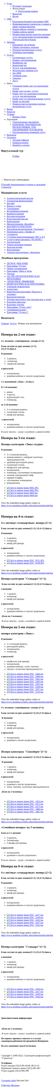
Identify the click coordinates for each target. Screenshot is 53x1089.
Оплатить (11, 137)
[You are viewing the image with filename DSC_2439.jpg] (25, 994)
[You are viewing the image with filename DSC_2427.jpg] (25, 922)
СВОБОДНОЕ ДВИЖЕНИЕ (20, 281)
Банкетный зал (19, 65)
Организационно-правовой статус (29, 132)
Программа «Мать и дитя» (19, 271)
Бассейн (11, 203)
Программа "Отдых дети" (19, 307)
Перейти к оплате (21, 145)
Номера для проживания (24, 60)
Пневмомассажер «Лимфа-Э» (21, 232)
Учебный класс (19, 75)
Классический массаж (17, 219)
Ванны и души (14, 206)
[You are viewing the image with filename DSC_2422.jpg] (25, 920)
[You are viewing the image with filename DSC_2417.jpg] (25, 915)
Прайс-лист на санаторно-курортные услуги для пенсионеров (30, 94)
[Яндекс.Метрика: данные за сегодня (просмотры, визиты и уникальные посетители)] (10, 1085)
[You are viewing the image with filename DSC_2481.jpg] (25, 812)
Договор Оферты (20, 140)
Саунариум (12, 234)
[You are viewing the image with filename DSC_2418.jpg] (25, 917)
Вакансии (17, 14)
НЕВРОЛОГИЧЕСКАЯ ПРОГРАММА (26, 284)
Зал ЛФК (16, 73)
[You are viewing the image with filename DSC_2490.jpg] (25, 676)
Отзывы (11, 114)
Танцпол (16, 78)
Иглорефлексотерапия (17, 211)
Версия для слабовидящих (16, 179)
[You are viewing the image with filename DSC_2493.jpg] (25, 681)
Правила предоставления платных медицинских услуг (29, 105)
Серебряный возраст (17, 310)
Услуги (10, 55)
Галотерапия (13, 208)
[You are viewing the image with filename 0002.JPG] (23, 490)
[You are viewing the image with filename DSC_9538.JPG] (25, 563)
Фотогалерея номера (28, 11)
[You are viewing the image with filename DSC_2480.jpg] (25, 809)
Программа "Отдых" (17, 266)
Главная (5, 323)
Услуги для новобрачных (24, 68)
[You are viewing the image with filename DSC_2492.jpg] (25, 679)
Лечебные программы (23, 52)
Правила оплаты (20, 142)
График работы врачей (23, 32)
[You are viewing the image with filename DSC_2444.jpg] (25, 997)
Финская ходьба (14, 247)
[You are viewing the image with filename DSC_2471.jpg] (25, 804)
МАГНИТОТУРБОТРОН (19, 226)
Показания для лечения (23, 45)
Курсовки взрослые (16, 302)
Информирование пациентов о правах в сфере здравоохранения (31, 25)
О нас (9, 3)
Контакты (11, 135)
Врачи (10, 109)
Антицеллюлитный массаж (20, 198)
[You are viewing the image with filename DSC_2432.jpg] (25, 925)
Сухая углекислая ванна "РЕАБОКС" (25, 239)
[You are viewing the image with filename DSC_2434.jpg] (25, 989)
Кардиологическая (16, 297)
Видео (15, 16)
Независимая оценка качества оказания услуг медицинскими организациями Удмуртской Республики (31, 37)
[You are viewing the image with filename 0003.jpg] (22, 493)
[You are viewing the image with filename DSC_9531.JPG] (25, 560)
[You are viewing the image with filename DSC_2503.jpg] (25, 684)
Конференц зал (19, 63)
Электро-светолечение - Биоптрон (23, 252)
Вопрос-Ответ (19, 117)
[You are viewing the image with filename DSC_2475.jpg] (25, 806)
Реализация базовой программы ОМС (30, 21)
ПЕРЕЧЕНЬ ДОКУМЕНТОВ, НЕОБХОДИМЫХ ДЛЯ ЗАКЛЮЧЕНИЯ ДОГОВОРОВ (27, 127)
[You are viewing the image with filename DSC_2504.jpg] (25, 687)
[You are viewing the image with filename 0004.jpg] (22, 495)
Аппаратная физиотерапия (20, 201)
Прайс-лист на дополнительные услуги (31, 99)
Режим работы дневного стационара (30, 29)
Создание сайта (8, 1080)
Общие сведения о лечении (25, 47)
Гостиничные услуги (22, 57)
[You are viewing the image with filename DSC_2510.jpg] (25, 692)
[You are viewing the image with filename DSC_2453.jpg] (25, 801)
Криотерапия (13, 221)
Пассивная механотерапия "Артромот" (25, 229)
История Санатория (22, 6)
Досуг (15, 81)
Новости (11, 111)
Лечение (11, 42)
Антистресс (12, 289)
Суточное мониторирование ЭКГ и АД (26, 237)
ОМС (9, 19)
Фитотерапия (13, 250)
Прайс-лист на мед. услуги (25, 91)
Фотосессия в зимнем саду (25, 70)
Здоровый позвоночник (18, 286)
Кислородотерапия (16, 216)
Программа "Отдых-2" (18, 312)
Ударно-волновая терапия (19, 244)
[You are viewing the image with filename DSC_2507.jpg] (25, 689)
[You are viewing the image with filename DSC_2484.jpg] (25, 674)
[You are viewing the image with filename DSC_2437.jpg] (25, 991)
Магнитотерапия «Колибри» (20, 224)
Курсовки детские (15, 304)
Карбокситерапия (15, 214)
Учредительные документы (25, 122)
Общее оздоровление (17, 268)
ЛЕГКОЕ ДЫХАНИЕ (17, 263)
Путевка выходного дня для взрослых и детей (29, 299)
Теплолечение (13, 242)
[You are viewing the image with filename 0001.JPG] (23, 488)
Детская (10, 273)
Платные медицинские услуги (27, 50)
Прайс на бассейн (21, 101)
